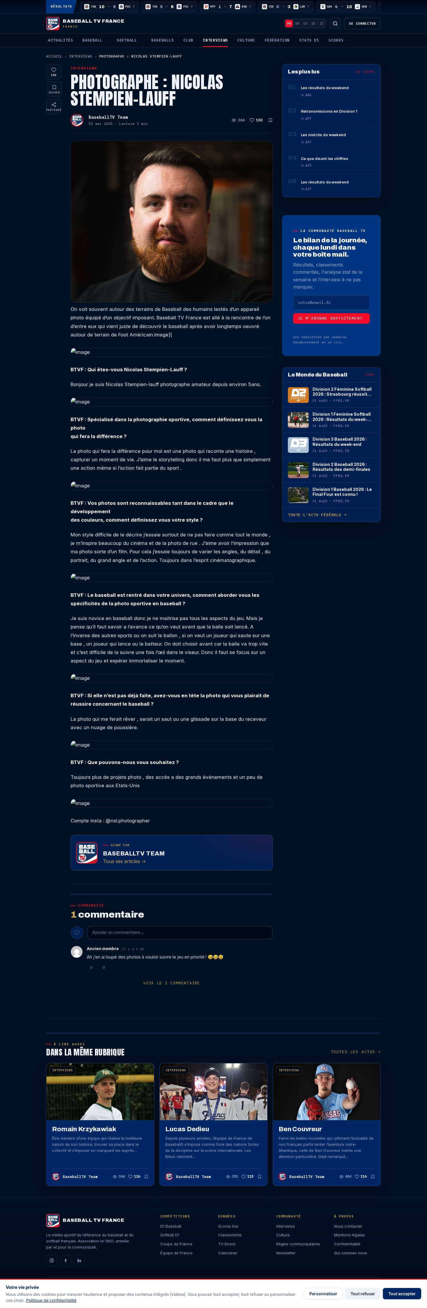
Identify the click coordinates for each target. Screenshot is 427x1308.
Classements (230, 1235)
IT (321, 23)
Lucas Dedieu (187, 1129)
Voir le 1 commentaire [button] (171, 983)
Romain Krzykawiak (84, 1129)
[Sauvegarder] (270, 120)
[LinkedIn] (79, 1260)
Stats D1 (309, 40)
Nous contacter (348, 1226)
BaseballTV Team (108, 117)
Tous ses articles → (124, 861)
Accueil (54, 56)
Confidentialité (347, 1244)
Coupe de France (176, 1244)
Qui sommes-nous (350, 1253)
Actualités (60, 40)
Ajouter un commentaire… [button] (117, 932)
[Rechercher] (335, 23)
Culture (246, 40)
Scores (336, 40)
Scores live (228, 1226)
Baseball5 (162, 40)
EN (297, 23)
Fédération (277, 40)
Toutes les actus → (356, 1051)
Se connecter (362, 23)
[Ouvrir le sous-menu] (107, 40)
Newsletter (286, 1253)
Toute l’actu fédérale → (317, 514)
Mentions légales (349, 1235)
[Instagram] (51, 1260)
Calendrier (227, 1253)
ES (305, 23)
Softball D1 (169, 1235)
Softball (127, 40)
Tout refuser (363, 1293)
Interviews (215, 40)
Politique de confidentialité (51, 1300)
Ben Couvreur (300, 1129)
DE (313, 23)
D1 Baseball (170, 1226)
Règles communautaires (298, 1244)
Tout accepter (402, 1293)
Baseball (92, 40)
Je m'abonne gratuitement (330, 318)
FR (289, 23)
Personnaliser (323, 1293)
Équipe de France (176, 1253)
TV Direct (226, 1244)
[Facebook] (65, 1260)
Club (188, 40)
